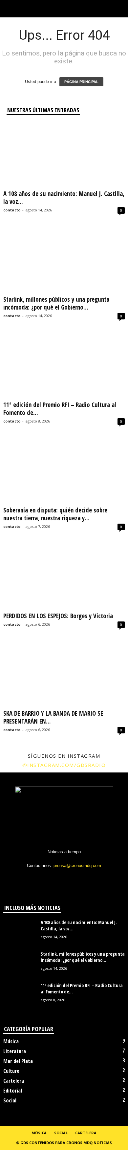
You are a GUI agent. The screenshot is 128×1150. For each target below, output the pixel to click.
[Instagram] (51, 878)
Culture (11, 1070)
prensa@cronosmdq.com (77, 865)
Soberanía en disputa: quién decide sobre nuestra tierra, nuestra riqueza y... (55, 514)
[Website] (78, 878)
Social (9, 1100)
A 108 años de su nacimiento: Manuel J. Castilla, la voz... (63, 197)
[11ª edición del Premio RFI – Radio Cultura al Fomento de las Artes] (64, 366)
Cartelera (13, 1080)
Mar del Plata (18, 1061)
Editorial (12, 1090)
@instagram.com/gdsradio (64, 765)
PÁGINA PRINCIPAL (81, 82)
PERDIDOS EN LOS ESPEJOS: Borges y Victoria (58, 616)
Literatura (14, 1051)
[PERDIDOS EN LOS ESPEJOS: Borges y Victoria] (64, 576)
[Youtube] (91, 878)
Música (11, 1041)
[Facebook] (38, 878)
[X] (65, 878)
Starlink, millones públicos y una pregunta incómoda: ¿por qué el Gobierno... (56, 303)
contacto (11, 209)
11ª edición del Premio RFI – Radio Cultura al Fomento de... (59, 409)
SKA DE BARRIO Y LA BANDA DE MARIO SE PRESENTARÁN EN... (53, 717)
